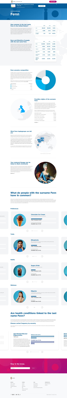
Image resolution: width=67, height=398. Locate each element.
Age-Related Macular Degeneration (25, 346)
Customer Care (24, 390)
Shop (53, 1)
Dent (27, 143)
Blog (22, 387)
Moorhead (12, 144)
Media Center (23, 386)
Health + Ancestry (13, 383)
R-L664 (29, 138)
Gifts (11, 387)
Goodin (18, 143)
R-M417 (18, 141)
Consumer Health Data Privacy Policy (38, 387)
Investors (23, 383)
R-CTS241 (14, 141)
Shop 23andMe (26, 81)
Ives (21, 143)
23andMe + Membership (13, 386)
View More (35, 122)
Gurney (31, 143)
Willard (16, 143)
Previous (27, 231)
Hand (20, 143)
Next (42, 231)
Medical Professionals (47, 383)
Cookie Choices (35, 386)
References (12, 173)
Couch (25, 143)
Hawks (29, 143)
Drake (23, 143)
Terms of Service (36, 383)
